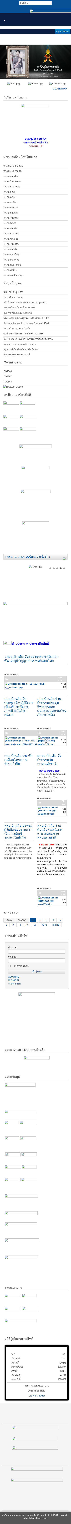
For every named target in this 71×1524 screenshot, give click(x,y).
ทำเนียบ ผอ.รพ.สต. (12, 171)
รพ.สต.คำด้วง (10, 270)
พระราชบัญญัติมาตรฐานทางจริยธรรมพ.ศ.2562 (26, 318)
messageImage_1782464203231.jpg (22, 744)
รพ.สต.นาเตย (9, 223)
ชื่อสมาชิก (13, 947)
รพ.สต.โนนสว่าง (11, 244)
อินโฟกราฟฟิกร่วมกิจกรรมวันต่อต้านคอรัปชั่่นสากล (28, 339)
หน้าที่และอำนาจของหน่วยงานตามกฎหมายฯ (24, 302)
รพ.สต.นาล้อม (10, 202)
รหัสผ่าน (12, 956)
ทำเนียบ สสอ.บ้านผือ (13, 165)
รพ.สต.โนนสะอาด (12, 181)
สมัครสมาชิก (14, 983)
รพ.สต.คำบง (9, 197)
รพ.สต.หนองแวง (11, 233)
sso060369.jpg (45, 904)
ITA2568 (7, 381)
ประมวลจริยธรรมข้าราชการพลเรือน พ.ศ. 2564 (26, 323)
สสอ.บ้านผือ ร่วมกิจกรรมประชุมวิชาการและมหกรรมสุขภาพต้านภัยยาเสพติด (51, 706)
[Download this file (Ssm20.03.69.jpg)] (49, 811)
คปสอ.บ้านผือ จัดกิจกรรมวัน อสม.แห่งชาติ (49, 760)
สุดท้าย (55, 925)
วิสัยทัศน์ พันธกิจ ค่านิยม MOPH (19, 307)
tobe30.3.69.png (45, 744)
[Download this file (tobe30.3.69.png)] (49, 741)
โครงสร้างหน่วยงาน (13, 297)
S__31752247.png (14, 688)
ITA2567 (7, 376)
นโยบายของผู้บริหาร (13, 292)
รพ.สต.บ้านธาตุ (10, 212)
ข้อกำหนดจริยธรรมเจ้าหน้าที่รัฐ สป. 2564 (23, 333)
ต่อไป (44, 925)
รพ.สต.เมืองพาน (11, 259)
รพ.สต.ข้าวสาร (10, 239)
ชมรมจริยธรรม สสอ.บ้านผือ (17, 328)
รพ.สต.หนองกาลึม (12, 265)
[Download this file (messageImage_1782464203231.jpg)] (24, 741)
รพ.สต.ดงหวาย (10, 207)
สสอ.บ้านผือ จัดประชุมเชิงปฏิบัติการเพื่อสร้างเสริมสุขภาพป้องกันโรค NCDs (18, 706)
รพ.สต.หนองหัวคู (11, 186)
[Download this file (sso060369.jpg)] (49, 901)
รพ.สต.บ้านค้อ (10, 228)
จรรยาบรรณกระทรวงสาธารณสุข (19, 344)
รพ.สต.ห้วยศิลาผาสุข (13, 275)
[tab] (65, 557)
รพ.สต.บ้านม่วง (10, 249)
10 (34, 925)
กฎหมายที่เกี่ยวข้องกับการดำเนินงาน (20, 349)
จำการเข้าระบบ (21, 966)
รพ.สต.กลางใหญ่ (11, 254)
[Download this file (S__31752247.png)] (25, 685)
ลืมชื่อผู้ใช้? (13, 980)
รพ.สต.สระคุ (9, 192)
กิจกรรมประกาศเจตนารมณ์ (16, 354)
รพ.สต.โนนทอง (10, 218)
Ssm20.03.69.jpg (46, 814)
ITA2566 (7, 371)
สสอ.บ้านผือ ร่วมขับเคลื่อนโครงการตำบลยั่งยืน (18, 760)
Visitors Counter (37, 1395)
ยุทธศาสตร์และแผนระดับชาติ (17, 313)
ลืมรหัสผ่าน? (14, 977)
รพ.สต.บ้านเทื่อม (11, 176)
